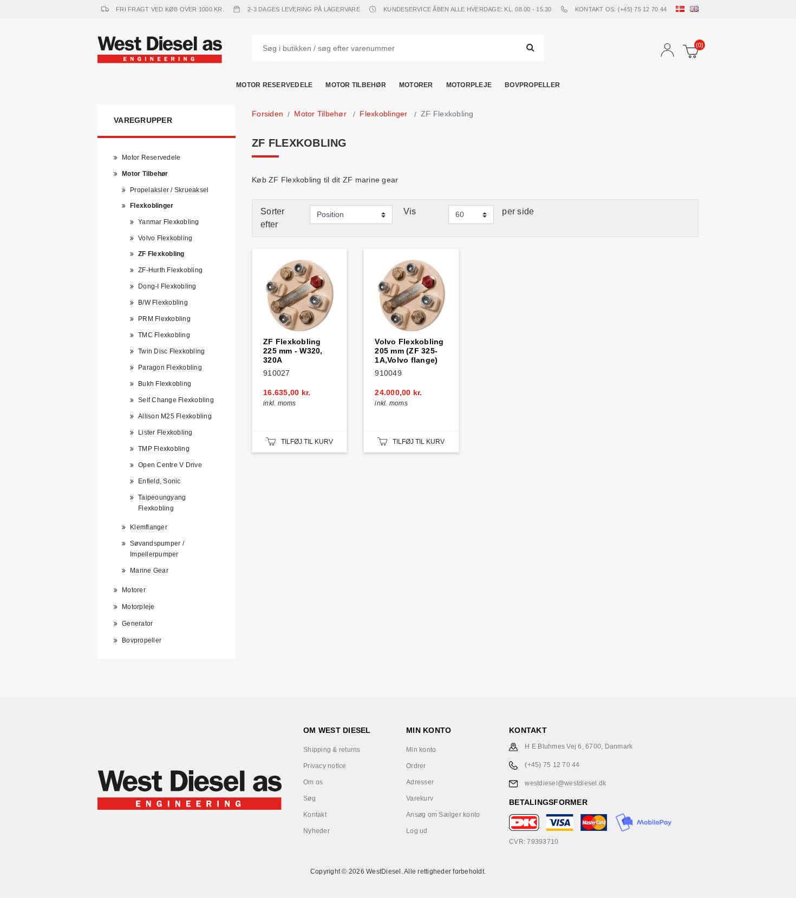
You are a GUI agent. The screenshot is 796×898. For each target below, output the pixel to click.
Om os (313, 782)
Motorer (416, 85)
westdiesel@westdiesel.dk (565, 783)
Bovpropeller (532, 85)
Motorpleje (469, 85)
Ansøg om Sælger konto (443, 814)
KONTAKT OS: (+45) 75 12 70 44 (621, 9)
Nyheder (316, 831)
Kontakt (315, 814)
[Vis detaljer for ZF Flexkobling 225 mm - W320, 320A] (299, 295)
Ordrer (416, 766)
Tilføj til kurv (307, 441)
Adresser (420, 782)
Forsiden (267, 113)
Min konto (421, 749)
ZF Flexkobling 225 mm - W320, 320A (293, 350)
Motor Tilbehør (355, 85)
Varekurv (419, 798)
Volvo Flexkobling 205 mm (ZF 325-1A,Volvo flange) (409, 350)
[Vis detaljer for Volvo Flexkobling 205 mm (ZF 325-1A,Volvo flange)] (411, 295)
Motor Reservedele (274, 85)
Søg (309, 798)
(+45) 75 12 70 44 (552, 765)
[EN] (696, 9)
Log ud (417, 831)
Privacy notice (325, 766)
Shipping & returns (332, 749)
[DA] (682, 9)
